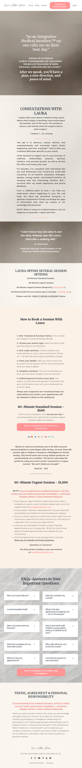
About (44, 5)
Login (74, 5)
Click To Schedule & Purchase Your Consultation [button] (41, 427)
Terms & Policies (36, 763)
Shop (31, 5)
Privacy (49, 763)
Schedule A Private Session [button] (60, 5)
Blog (37, 5)
